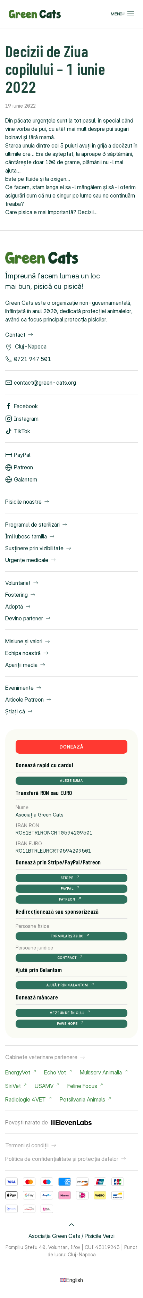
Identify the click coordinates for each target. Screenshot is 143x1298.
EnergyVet (17, 1072)
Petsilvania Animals (82, 1099)
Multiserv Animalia (101, 1072)
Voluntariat (18, 582)
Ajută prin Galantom (67, 985)
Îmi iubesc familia (26, 536)
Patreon (23, 467)
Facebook (26, 406)
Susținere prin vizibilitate (34, 548)
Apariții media (21, 664)
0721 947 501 (32, 358)
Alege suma (71, 780)
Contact (15, 334)
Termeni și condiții (27, 1145)
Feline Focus (82, 1085)
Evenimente (19, 687)
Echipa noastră (23, 653)
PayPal (22, 454)
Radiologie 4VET (25, 1099)
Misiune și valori (23, 641)
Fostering (16, 594)
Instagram (26, 418)
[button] (122, 14)
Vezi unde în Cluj (67, 1013)
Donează (72, 747)
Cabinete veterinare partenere (41, 1057)
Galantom (25, 479)
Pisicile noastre (23, 501)
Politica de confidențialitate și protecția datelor (61, 1158)
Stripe (67, 878)
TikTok (22, 431)
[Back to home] (34, 14)
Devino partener (24, 618)
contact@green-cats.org (45, 382)
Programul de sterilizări (32, 524)
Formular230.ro (67, 936)
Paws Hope (67, 1023)
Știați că (15, 711)
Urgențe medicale (26, 559)
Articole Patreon (24, 699)
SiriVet (13, 1085)
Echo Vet (55, 1072)
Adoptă (14, 606)
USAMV (44, 1085)
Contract (67, 958)
